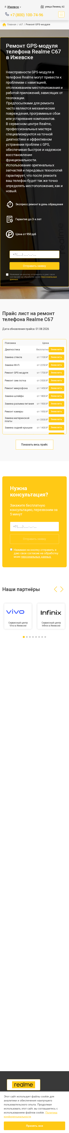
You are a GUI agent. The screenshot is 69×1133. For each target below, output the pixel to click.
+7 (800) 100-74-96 (26, 15)
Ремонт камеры (14, 411)
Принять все (34, 1125)
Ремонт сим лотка (15, 380)
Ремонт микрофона (16, 388)
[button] (55, 589)
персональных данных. (36, 556)
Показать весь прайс (34, 444)
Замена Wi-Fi (12, 365)
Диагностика (12, 349)
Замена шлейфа (14, 396)
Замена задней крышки (18, 427)
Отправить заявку (34, 265)
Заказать (56, 349)
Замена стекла (13, 357)
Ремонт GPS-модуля (16, 372)
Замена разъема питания (19, 403)
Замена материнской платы (17, 420)
